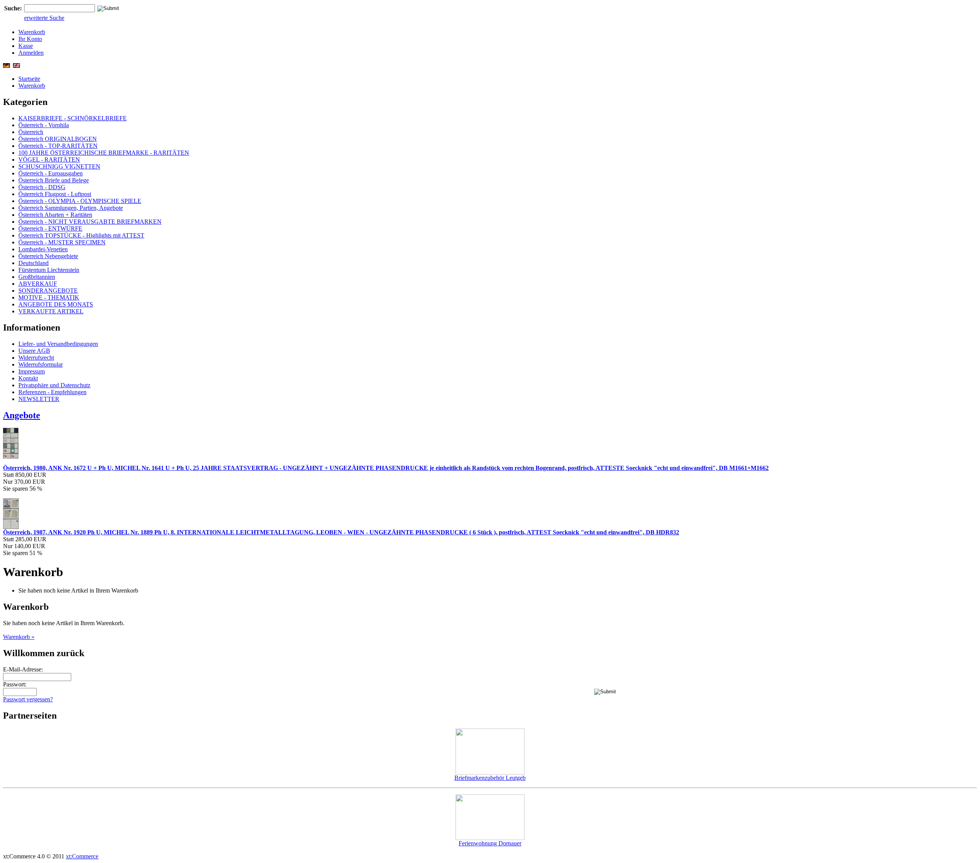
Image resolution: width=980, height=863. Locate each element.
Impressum (31, 371)
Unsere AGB (34, 350)
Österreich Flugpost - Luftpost (54, 194)
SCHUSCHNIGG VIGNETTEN (59, 166)
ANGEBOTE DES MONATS (55, 304)
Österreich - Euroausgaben (50, 173)
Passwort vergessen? (28, 699)
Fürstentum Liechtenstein (48, 270)
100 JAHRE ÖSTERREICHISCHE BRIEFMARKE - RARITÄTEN (103, 152)
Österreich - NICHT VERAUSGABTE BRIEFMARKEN (90, 221)
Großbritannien (36, 276)
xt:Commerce (82, 856)
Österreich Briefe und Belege (53, 180)
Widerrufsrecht (36, 357)
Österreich (30, 132)
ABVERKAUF (37, 283)
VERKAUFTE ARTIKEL (50, 311)
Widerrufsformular (40, 364)
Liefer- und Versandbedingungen (58, 344)
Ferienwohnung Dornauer (490, 843)
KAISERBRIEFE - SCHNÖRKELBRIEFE (72, 118)
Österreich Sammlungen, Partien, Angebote (70, 208)
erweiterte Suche (44, 18)
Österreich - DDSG (41, 187)
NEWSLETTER (38, 399)
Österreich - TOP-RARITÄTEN (58, 145)
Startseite (29, 78)
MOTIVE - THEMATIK (48, 297)
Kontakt (28, 378)
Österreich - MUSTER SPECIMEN (62, 242)
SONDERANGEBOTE (48, 290)
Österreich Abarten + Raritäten (55, 214)
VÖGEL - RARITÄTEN (49, 159)
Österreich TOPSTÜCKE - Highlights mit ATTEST (81, 235)
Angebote (21, 415)
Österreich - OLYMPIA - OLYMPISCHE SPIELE (79, 201)
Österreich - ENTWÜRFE (50, 228)
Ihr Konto (30, 39)
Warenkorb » (18, 637)
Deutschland (33, 263)
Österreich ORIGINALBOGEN (57, 139)
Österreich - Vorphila (43, 125)
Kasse (25, 46)
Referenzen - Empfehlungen (52, 392)
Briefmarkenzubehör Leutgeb (490, 778)
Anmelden (31, 52)
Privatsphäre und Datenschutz (54, 385)
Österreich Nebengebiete (48, 256)
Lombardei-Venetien (43, 249)
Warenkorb (31, 32)
